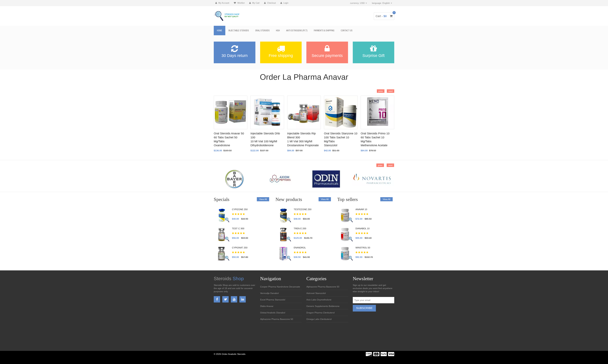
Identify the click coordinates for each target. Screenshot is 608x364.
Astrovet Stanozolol (316, 293)
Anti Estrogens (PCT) (296, 30)
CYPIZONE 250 (240, 209)
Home (219, 30)
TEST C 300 (238, 228)
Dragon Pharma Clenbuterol (320, 312)
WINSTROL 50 (362, 247)
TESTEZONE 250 (302, 209)
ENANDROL (300, 247)
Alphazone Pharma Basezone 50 (276, 319)
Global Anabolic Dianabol (272, 312)
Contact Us (346, 30)
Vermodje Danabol (269, 293)
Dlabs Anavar (266, 306)
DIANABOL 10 (362, 228)
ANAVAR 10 (361, 209)
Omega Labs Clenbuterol (319, 319)
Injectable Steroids (238, 30)
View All (263, 199)
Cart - (384, 16)
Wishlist (241, 3)
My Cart (256, 3)
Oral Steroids (262, 30)
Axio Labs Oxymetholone (318, 299)
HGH (278, 30)
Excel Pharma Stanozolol (272, 299)
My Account (223, 3)
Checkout (271, 3)
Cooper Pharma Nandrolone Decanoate (280, 286)
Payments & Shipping (324, 30)
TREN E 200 (300, 228)
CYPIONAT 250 (239, 247)
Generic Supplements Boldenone (322, 306)
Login (285, 3)
